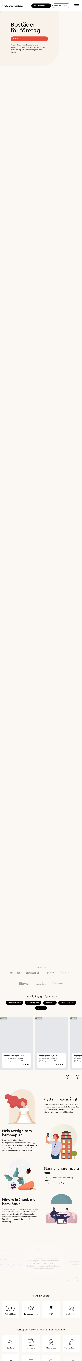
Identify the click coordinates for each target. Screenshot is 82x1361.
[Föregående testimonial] (67, 1077)
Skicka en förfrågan (61, 5)
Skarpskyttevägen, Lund (14, 1055)
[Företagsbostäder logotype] (12, 6)
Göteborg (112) (33, 1002)
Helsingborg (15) (67, 1002)
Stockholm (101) (14, 1002)
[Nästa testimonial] (77, 1077)
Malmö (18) (50, 1002)
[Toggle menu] (77, 5)
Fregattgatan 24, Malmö (49, 1055)
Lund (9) (41, 1008)
